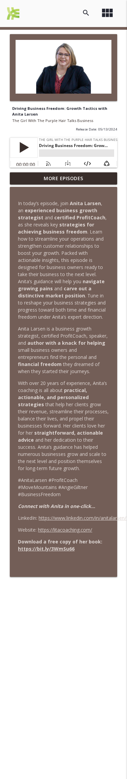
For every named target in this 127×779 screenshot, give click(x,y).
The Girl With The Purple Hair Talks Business (52, 120)
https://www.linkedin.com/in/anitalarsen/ (82, 518)
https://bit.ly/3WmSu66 (46, 548)
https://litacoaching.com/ (65, 530)
